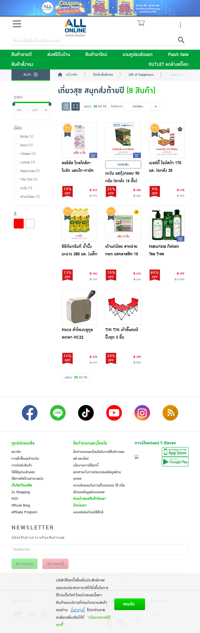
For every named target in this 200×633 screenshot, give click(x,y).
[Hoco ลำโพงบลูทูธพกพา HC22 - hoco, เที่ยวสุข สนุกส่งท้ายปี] (80, 307)
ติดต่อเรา (79, 505)
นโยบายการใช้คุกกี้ (85, 465)
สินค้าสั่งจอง (22, 64)
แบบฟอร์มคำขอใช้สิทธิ (88, 512)
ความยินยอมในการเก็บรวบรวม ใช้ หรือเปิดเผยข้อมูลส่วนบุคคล (99, 489)
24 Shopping (20, 492)
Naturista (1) (30, 171)
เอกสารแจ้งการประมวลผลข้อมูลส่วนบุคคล (97, 476)
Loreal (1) (27, 162)
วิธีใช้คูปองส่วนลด (23, 472)
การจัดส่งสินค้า (21, 465)
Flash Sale (178, 54)
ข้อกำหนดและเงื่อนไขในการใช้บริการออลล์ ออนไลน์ (98, 455)
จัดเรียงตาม (116, 106)
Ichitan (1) (27, 153)
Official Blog (20, 505)
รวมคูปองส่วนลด (138, 54)
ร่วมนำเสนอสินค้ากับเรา (89, 498)
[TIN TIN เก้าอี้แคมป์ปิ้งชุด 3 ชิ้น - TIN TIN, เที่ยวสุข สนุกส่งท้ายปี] (123, 307)
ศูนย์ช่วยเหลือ (23, 443)
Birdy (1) (26, 136)
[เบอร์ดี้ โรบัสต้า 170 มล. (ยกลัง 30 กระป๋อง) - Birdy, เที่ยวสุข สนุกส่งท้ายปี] (167, 140)
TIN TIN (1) (28, 179)
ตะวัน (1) (26, 188)
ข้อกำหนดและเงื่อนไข (90, 443)
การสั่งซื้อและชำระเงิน (25, 458)
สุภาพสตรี (55, 564)
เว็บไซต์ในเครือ (21, 485)
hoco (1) (26, 145)
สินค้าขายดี (21, 54)
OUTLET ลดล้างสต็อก (168, 64)
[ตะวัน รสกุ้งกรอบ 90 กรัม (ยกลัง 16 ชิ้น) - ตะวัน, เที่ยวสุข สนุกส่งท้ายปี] (123, 140)
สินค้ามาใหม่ (96, 54)
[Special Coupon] (100, 8)
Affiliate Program (24, 512)
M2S (14, 498)
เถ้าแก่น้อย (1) (30, 196)
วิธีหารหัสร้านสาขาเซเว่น (27, 478)
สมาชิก (16, 451)
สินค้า (27, 74)
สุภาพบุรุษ (24, 564)
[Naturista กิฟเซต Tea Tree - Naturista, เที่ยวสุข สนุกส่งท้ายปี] (167, 224)
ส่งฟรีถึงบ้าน (58, 54)
